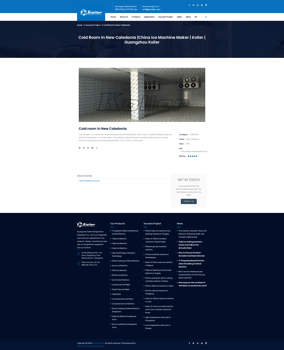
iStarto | (80, 346)
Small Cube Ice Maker (121, 289)
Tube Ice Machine (119, 239)
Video (179, 17)
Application (149, 17)
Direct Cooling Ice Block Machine (125, 261)
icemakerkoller (99, 343)
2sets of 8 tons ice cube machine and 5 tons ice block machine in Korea (159, 309)
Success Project (165, 17)
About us (124, 17)
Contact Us (189, 201)
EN (196, 17)
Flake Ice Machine (119, 243)
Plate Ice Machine (119, 270)
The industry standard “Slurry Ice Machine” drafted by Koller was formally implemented (192, 234)
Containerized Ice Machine (123, 304)
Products (136, 17)
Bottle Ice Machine (120, 275)
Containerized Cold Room (122, 299)
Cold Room (116, 294)
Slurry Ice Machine (119, 266)
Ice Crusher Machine (120, 280)
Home (113, 17)
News (188, 17)
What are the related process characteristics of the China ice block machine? (192, 275)
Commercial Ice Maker (121, 285)
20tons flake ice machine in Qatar (159, 286)
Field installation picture (89, 181)
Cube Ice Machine (119, 248)
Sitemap (100, 346)
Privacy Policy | (90, 346)
